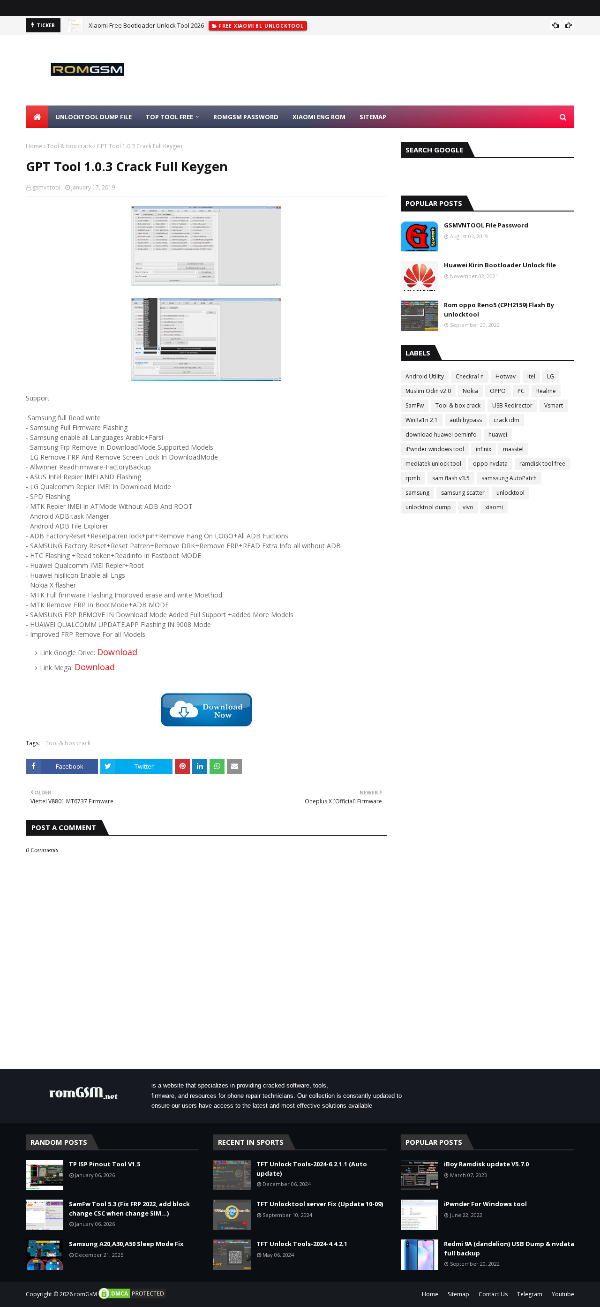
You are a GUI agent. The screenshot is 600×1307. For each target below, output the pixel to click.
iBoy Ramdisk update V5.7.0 (486, 1164)
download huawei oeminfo (441, 434)
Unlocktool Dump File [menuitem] (93, 117)
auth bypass (466, 420)
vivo (468, 507)
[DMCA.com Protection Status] (132, 1297)
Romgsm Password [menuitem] (245, 117)
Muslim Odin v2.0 (428, 391)
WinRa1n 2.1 (421, 420)
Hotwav (505, 376)
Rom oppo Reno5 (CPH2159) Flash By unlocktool (499, 309)
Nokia (470, 391)
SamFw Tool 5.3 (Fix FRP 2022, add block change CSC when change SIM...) (129, 1208)
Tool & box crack (69, 146)
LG (550, 376)
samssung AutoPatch (509, 478)
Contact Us (493, 1294)
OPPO (498, 391)
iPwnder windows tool (434, 449)
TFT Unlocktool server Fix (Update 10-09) (319, 1204)
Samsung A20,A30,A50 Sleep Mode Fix (126, 1243)
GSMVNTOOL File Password (486, 225)
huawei (497, 434)
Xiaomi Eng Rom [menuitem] (318, 117)
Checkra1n (470, 376)
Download (117, 651)
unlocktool (510, 493)
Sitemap (458, 1294)
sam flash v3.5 (451, 478)
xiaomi (494, 507)
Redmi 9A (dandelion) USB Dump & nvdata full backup (509, 1248)
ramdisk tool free (542, 464)
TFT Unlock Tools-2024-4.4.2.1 (301, 1243)
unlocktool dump (428, 507)
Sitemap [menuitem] (373, 117)
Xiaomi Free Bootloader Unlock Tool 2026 (146, 25)
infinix (483, 449)
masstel (513, 449)
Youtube (563, 1294)
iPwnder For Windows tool (485, 1204)
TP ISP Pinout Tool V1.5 (104, 1164)
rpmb (412, 478)
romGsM (85, 1294)
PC (521, 391)
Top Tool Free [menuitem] (169, 117)
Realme (546, 391)
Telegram (529, 1294)
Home (34, 146)
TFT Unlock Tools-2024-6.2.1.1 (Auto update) (311, 1169)
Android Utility (424, 376)
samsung (417, 493)
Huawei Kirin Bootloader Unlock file (500, 265)
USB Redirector (512, 405)
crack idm (506, 420)
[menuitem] (37, 117)
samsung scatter (463, 493)
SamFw (414, 405)
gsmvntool (46, 187)
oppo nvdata (490, 464)
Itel (531, 376)
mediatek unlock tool (433, 464)
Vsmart (553, 405)
